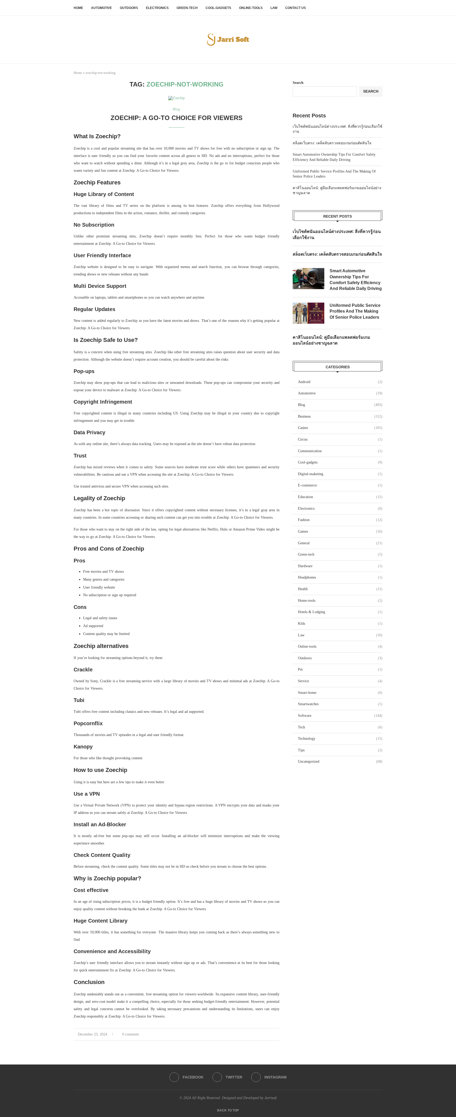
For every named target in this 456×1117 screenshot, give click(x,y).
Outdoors (129, 8)
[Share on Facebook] (261, 1034)
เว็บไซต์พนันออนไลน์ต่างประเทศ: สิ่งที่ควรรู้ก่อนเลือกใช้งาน (337, 234)
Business (340, 416)
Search (298, 83)
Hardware (340, 566)
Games (340, 531)
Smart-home (340, 693)
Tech (340, 727)
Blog (340, 405)
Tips (340, 750)
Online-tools (251, 8)
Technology (340, 739)
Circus (340, 439)
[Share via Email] (278, 1034)
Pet (340, 669)
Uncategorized (340, 761)
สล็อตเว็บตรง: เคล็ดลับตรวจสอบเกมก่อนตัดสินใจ (332, 143)
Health (340, 589)
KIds (340, 624)
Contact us (295, 8)
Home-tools (340, 601)
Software (340, 716)
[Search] (379, 8)
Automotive (101, 8)
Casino (340, 428)
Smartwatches (340, 704)
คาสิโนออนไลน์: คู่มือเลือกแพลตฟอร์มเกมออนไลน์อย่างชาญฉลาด (331, 340)
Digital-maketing (340, 474)
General (340, 543)
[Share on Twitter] (266, 1034)
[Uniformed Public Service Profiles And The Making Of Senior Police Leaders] (308, 313)
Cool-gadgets (218, 8)
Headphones (340, 577)
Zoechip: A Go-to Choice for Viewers (177, 117)
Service (340, 681)
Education (340, 497)
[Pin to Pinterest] (272, 1034)
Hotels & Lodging (340, 612)
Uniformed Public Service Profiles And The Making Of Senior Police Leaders (355, 311)
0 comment (130, 1034)
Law (273, 8)
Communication (340, 451)
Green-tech (187, 8)
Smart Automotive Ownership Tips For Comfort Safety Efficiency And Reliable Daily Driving (356, 280)
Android (340, 382)
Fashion (340, 520)
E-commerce (340, 485)
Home (78, 8)
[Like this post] (254, 1034)
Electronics (157, 8)
